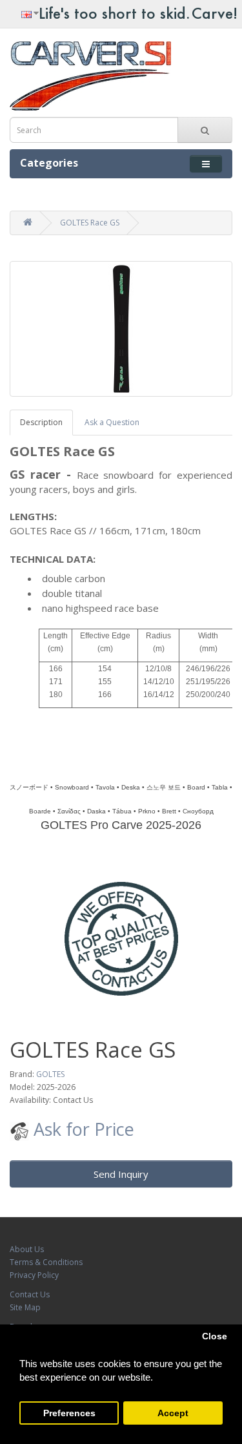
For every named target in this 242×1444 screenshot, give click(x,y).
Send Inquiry (121, 1173)
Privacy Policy (34, 1275)
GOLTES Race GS (89, 222)
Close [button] (214, 1336)
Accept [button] (172, 1413)
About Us (27, 1249)
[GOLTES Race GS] (121, 329)
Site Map (25, 1307)
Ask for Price (81, 1129)
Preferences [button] (69, 1413)
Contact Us (30, 1294)
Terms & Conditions (46, 1262)
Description (41, 422)
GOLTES (50, 1074)
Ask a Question (112, 422)
